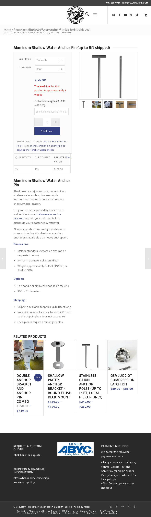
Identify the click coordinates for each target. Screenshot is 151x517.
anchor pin (44, 145)
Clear (69, 157)
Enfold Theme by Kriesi (77, 506)
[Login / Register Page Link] (77, 15)
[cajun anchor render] (108, 75)
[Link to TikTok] (134, 507)
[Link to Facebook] (119, 15)
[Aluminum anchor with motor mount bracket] (108, 104)
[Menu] (95, 15)
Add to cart (47, 131)
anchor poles (58, 145)
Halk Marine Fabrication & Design (45, 506)
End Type (25, 58)
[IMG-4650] (131, 104)
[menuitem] (77, 15)
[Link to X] (131, 15)
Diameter (25, 67)
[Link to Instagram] (114, 15)
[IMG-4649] (120, 104)
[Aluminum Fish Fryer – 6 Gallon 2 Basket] (148, 258)
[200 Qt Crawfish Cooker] (3, 258)
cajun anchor (23, 149)
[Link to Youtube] (125, 15)
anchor (33, 145)
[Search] (85, 15)
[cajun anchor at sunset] (96, 104)
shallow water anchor (43, 149)
